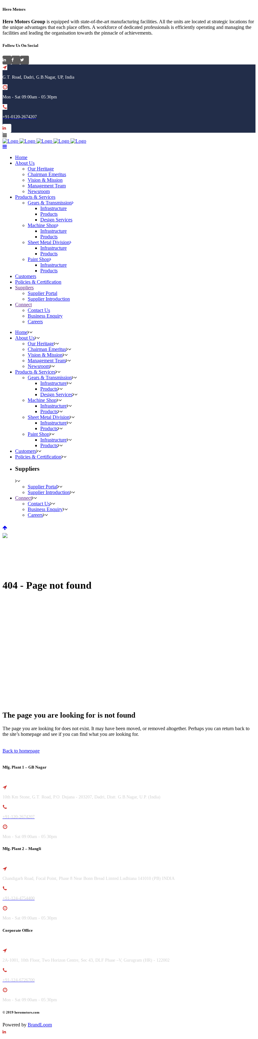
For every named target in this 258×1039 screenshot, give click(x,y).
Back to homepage (21, 750)
